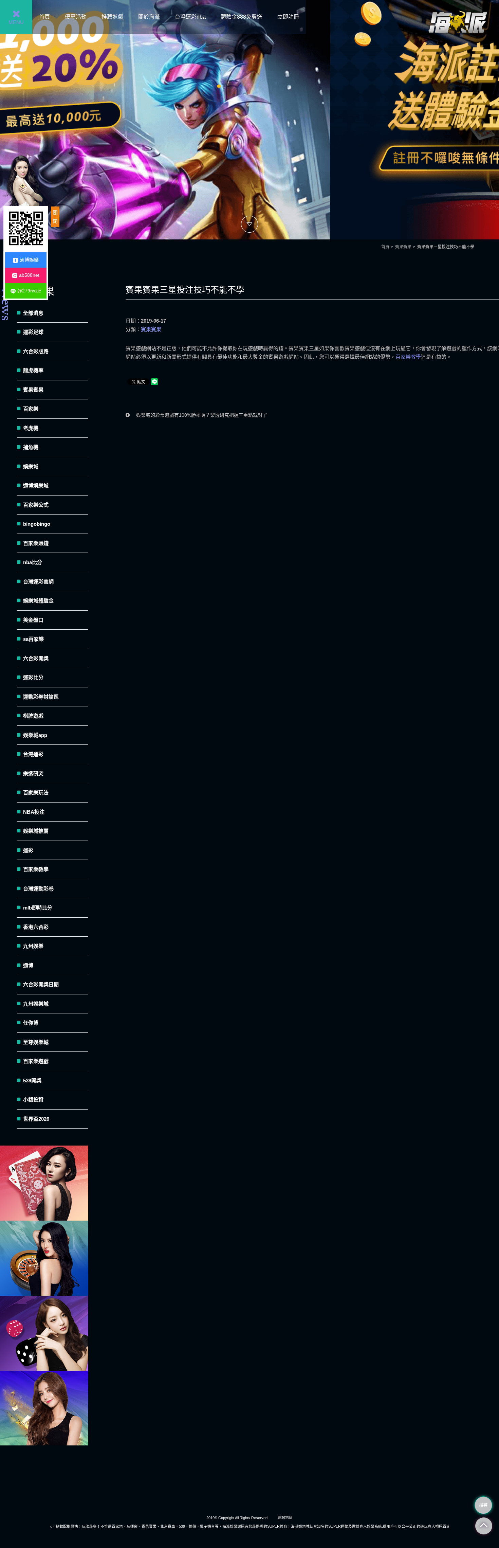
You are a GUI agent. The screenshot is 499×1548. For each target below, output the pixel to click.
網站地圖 (285, 1517)
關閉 (55, 217)
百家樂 (30, 409)
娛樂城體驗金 (38, 601)
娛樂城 (30, 466)
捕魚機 (30, 447)
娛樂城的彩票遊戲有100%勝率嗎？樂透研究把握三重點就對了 (201, 415)
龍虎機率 (33, 370)
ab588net (29, 275)
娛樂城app (35, 735)
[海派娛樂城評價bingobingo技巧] (44, 1408)
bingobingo (36, 524)
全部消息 (33, 313)
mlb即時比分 (37, 908)
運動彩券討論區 (41, 697)
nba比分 (32, 562)
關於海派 (149, 17)
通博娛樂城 (36, 485)
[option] (249, 119)
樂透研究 (33, 773)
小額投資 (33, 1099)
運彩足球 (33, 332)
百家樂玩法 (36, 792)
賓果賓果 (403, 247)
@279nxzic (29, 290)
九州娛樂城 (36, 1004)
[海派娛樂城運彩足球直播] (44, 1183)
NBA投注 (33, 812)
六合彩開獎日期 (41, 984)
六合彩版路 (36, 351)
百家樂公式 (36, 505)
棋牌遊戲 (33, 716)
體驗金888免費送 (241, 17)
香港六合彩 (36, 927)
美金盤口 (33, 620)
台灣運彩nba (190, 17)
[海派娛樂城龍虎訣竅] (44, 1258)
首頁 (44, 17)
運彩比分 (33, 677)
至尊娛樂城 (36, 1042)
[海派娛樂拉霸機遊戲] (44, 1333)
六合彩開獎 (36, 658)
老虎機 (30, 428)
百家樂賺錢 (36, 543)
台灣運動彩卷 (38, 889)
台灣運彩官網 (38, 581)
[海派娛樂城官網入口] (458, 41)
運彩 (28, 850)
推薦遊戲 (112, 17)
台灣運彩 (33, 754)
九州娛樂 (33, 946)
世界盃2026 (36, 1119)
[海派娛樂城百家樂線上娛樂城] (249, 119)
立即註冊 (288, 17)
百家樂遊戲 (36, 1061)
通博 (28, 965)
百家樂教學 (408, 357)
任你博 (30, 1023)
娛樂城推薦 (36, 831)
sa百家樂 (33, 639)
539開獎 (32, 1080)
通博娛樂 (29, 260)
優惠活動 (76, 17)
